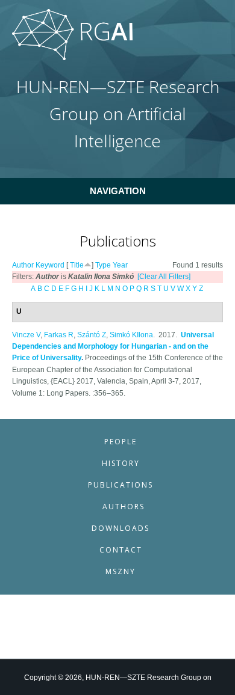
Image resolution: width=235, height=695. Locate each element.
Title (77, 265)
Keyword (50, 265)
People (120, 441)
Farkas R (59, 335)
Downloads (120, 528)
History (121, 463)
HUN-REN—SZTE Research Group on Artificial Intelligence (117, 114)
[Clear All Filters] (163, 276)
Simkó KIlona (131, 335)
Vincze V (26, 335)
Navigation (118, 191)
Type (103, 265)
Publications (120, 485)
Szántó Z (91, 335)
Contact (120, 550)
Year (120, 265)
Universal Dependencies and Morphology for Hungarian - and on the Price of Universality (113, 347)
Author (23, 265)
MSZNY (120, 571)
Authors (123, 506)
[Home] (72, 58)
